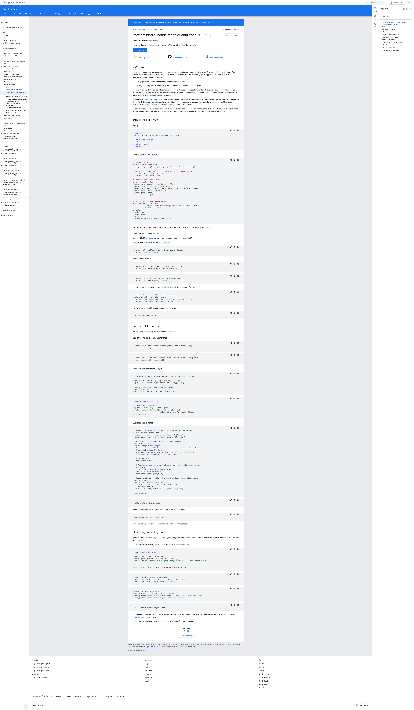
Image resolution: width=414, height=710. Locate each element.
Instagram (148, 671)
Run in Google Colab (144, 58)
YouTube (148, 681)
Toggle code (139, 50)
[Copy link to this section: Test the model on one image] (164, 368)
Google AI (108, 697)
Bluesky (147, 667)
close (410, 8)
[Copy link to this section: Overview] (146, 67)
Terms (34, 705)
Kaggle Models (141, 540)
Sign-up (180, 22)
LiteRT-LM (17, 14)
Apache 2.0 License (233, 644)
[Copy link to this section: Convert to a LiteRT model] (161, 234)
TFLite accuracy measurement (144, 617)
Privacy (40, 705)
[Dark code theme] (234, 130)
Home (134, 29)
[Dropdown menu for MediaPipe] (35, 13)
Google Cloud (263, 681)
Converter (149, 238)
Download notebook (216, 58)
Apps (89, 14)
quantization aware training (153, 99)
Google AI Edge (10, 9)
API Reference (101, 14)
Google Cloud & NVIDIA (39, 677)
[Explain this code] (231, 130)
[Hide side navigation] (26, 706)
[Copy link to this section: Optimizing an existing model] (168, 532)
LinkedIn (148, 674)
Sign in (409, 2)
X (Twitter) (148, 677)
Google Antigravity (265, 677)
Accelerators (36, 674)
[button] (14, 22)
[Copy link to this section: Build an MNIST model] (160, 120)
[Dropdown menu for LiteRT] (9, 13)
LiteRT (5, 14)
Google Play (263, 684)
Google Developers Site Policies (148, 647)
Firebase (262, 671)
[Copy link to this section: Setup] (141, 125)
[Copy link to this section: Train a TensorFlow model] (160, 155)
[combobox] (376, 3)
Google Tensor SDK (76, 14)
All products (120, 697)
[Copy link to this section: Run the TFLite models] (161, 326)
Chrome (261, 667)
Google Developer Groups (40, 667)
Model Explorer (45, 14)
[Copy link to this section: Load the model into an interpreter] (169, 338)
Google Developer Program (41, 664)
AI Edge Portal (60, 14)
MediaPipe (29, 14)
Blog (146, 664)
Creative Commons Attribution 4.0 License (187, 644)
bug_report (403, 8)
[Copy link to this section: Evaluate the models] (155, 423)
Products (142, 29)
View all (261, 688)
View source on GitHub (179, 58)
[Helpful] (234, 29)
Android (261, 664)
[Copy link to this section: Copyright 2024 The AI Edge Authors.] (161, 40)
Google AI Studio (264, 674)
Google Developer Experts (40, 671)
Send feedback (231, 35)
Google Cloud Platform (93, 697)
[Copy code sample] (238, 130)
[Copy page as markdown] (206, 35)
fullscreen (407, 8)
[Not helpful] (238, 29)
